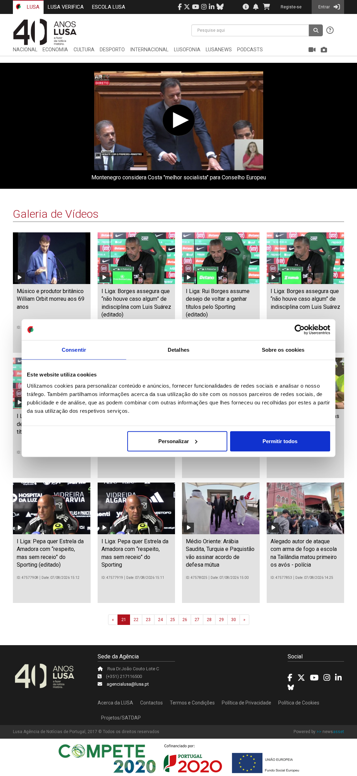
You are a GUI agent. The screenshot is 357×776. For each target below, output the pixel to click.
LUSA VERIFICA (66, 7)
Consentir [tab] (74, 350)
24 (160, 619)
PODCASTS (250, 50)
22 (136, 619)
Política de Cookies (298, 703)
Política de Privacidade (246, 703)
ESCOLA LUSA (108, 7)
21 (123, 619)
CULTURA (84, 50)
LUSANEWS (219, 50)
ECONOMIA (55, 50)
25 (172, 619)
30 (233, 619)
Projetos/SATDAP (121, 718)
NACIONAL (25, 50)
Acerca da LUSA (115, 703)
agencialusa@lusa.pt (128, 684)
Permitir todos (280, 441)
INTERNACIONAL (149, 50)
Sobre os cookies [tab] (283, 350)
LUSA (32, 7)
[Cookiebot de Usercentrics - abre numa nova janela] (299, 329)
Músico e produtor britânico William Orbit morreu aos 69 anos (50, 299)
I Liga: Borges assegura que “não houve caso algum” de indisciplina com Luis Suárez (305, 299)
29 (221, 619)
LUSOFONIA (187, 50)
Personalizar (173, 441)
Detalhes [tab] (178, 350)
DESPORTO (112, 50)
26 (184, 619)
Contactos (151, 703)
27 (197, 619)
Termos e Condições (192, 703)
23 (148, 619)
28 (209, 619)
